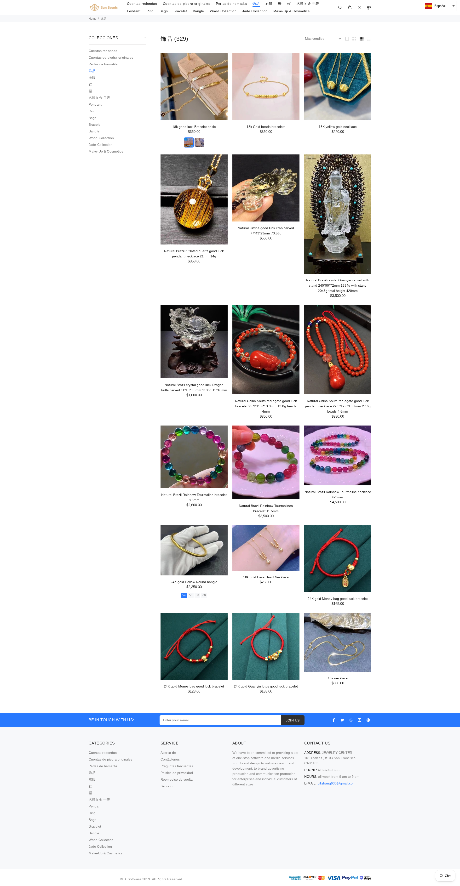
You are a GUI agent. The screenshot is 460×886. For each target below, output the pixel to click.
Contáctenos (170, 759)
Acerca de (168, 753)
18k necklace (338, 678)
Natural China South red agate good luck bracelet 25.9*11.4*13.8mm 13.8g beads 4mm (266, 406)
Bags (93, 118)
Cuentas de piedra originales (111, 57)
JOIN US (293, 720)
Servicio (166, 786)
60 (204, 595)
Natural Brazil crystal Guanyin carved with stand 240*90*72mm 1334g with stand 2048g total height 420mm (337, 285)
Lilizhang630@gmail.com (336, 783)
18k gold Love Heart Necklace (266, 577)
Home (93, 18)
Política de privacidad (177, 773)
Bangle (94, 131)
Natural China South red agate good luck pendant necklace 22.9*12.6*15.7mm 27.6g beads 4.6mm (338, 406)
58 (197, 595)
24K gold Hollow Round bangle (194, 582)
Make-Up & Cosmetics (106, 151)
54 (184, 595)
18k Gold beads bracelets (266, 127)
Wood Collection (101, 138)
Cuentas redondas (103, 51)
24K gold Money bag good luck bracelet (338, 599)
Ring (92, 111)
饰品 (92, 71)
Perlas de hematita (103, 64)
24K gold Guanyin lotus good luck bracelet (266, 686)
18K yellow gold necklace (338, 127)
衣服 (92, 78)
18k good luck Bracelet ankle (194, 127)
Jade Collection (100, 145)
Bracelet (95, 124)
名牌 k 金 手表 (99, 98)
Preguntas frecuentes (177, 766)
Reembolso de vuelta (177, 779)
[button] (439, 6)
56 (190, 595)
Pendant (95, 104)
